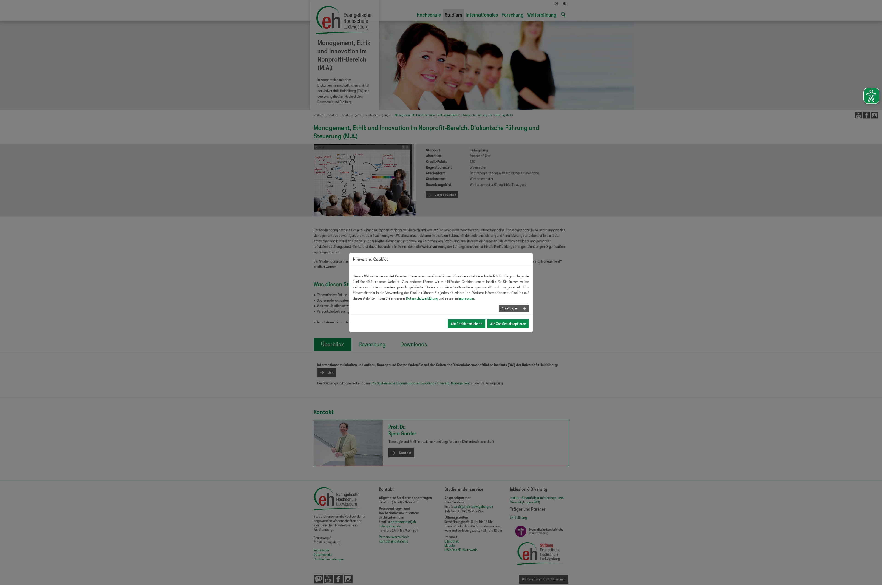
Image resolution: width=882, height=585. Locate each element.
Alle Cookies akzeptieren (508, 324)
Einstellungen (509, 308)
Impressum (466, 298)
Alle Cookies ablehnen (466, 324)
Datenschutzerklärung (422, 298)
